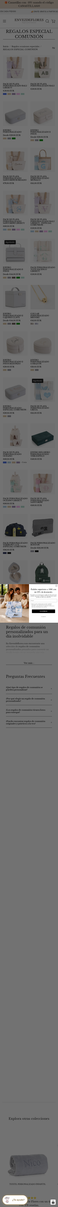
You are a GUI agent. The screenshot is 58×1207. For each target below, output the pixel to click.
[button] (15, 1200)
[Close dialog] (56, 586)
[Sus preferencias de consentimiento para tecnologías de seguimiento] (53, 1202)
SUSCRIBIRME (43, 611)
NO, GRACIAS (43, 616)
